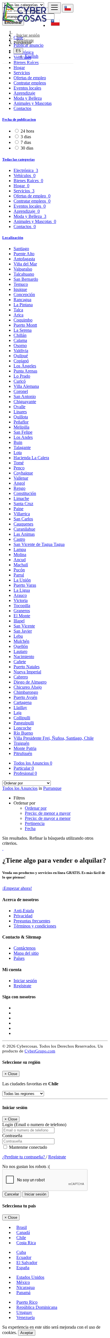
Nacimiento (24, 656)
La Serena (23, 330)
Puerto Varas (25, 585)
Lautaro (20, 651)
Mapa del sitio (26, 953)
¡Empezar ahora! (17, 888)
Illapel (19, 620)
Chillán (20, 335)
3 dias (26, 136)
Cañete (20, 661)
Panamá (23, 1292)
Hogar (19, 67)
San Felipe (23, 432)
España (22, 1267)
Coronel (21, 391)
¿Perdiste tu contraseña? (24, 1156)
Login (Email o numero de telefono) (34, 1124)
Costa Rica (26, 1242)
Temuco (21, 284)
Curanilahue (24, 529)
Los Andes (23, 437)
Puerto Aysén (25, 697)
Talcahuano (24, 274)
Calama (20, 340)
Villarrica (22, 513)
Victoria (21, 600)
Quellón (21, 646)
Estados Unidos (30, 1277)
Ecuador (23, 1257)
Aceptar (26, 1333)
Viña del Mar (25, 263)
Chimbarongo (26, 692)
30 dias (27, 148)
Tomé (19, 462)
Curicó (20, 381)
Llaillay (20, 707)
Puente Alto (24, 253)
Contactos (22, 108)
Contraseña (12, 1135)
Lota (18, 452)
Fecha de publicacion (19, 119)
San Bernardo (26, 279)
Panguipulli (24, 722)
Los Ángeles (25, 365)
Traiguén (21, 743)
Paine (18, 508)
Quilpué (21, 355)
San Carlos (23, 518)
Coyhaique (23, 473)
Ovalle (19, 406)
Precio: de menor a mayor (48, 813)
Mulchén (21, 641)
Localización (12, 237)
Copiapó (21, 360)
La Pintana (23, 304)
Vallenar (21, 478)
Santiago (21, 248)
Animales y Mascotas (33, 103)
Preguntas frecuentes (32, 920)
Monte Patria (25, 748)
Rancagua (22, 299)
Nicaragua (25, 1287)
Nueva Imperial (27, 671)
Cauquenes (23, 524)
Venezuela (25, 1317)
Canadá (23, 1232)
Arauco (20, 595)
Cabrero (21, 677)
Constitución (25, 493)
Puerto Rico (27, 1302)
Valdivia (21, 350)
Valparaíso (23, 269)
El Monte (22, 615)
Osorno (20, 345)
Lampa (20, 549)
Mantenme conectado (27, 1147)
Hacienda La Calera (31, 457)
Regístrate (25, 40)
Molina (20, 554)
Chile (21, 1237)
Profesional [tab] (25, 773)
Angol (19, 483)
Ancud (20, 559)
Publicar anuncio (28, 45)
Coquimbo (23, 320)
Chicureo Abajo (28, 687)
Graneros (22, 610)
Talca (18, 309)
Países (19, 958)
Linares (20, 411)
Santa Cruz (23, 503)
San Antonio (25, 396)
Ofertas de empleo (30, 77)
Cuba (21, 1252)
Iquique (20, 289)
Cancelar (12, 1194)
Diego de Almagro (30, 682)
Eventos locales (27, 88)
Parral (19, 575)
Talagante (22, 447)
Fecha (30, 828)
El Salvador (26, 1262)
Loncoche (22, 728)
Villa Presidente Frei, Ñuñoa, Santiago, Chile (54, 738)
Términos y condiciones (35, 926)
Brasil (21, 1227)
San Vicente (24, 626)
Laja (17, 712)
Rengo (19, 488)
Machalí (21, 564)
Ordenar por (36, 808)
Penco (19, 467)
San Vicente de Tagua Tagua (39, 544)
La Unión (22, 580)
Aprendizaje (24, 93)
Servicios (22, 72)
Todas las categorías (18, 159)
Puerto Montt (25, 325)
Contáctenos (25, 948)
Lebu (18, 636)
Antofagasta (24, 258)
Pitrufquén (23, 753)
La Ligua (22, 590)
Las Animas (24, 534)
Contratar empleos (30, 82)
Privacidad (23, 915)
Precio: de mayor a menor (48, 818)
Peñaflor (21, 422)
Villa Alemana (26, 386)
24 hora (27, 131)
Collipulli (22, 717)
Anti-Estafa (24, 910)
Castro (19, 539)
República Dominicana (36, 1307)
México (23, 1282)
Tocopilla (22, 605)
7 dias (26, 142)
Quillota (21, 416)
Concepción (24, 294)
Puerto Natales (26, 666)
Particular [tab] (24, 768)
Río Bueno (23, 733)
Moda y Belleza (28, 98)
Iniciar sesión (25, 980)
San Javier (23, 631)
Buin (18, 442)
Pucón (19, 569)
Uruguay (24, 1312)
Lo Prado (22, 376)
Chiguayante (25, 401)
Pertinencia (35, 823)
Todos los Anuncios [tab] (33, 763)
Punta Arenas (25, 371)
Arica (18, 314)
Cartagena (23, 702)
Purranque (52, 788)
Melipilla (21, 427)
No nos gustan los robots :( (26, 1166)
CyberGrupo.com (40, 1051)
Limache (21, 498)
